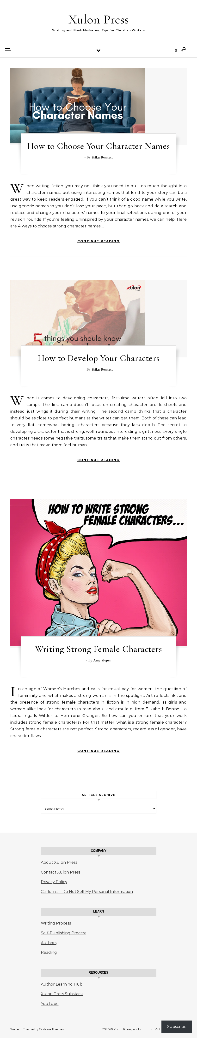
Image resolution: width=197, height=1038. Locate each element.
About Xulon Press (59, 862)
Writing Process (56, 923)
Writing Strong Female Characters (98, 648)
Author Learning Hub (61, 984)
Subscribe (176, 1026)
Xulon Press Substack (62, 994)
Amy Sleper (102, 660)
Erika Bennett (102, 157)
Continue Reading (98, 241)
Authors (48, 943)
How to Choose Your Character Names (98, 146)
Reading (49, 952)
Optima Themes (51, 1029)
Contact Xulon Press (60, 872)
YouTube (50, 1003)
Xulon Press (98, 19)
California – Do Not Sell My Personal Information (87, 891)
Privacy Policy (54, 882)
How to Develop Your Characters (99, 358)
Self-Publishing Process (63, 933)
